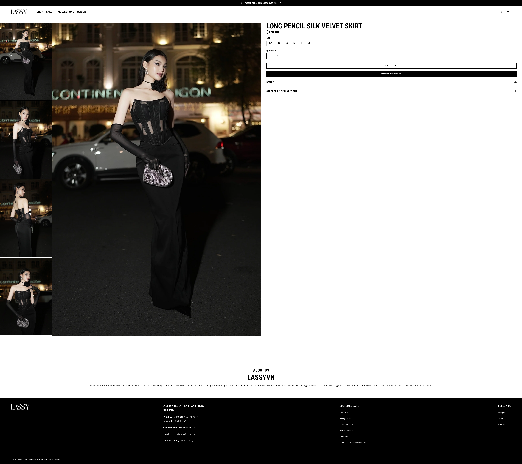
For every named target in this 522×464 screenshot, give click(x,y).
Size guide (344, 436)
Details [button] (270, 82)
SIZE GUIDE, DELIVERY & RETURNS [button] (281, 91)
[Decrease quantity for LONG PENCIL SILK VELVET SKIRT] (270, 56)
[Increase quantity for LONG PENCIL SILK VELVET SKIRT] (286, 56)
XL (309, 43)
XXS (270, 43)
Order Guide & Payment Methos (353, 442)
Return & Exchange (347, 430)
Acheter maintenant (391, 73)
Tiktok (500, 418)
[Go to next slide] (280, 3)
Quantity (271, 50)
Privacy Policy (345, 418)
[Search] (496, 12)
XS (279, 43)
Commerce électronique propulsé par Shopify (44, 459)
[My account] (502, 12)
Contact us (344, 412)
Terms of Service (346, 424)
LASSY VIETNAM (22, 459)
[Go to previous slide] (241, 3)
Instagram (502, 412)
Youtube (501, 424)
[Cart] (508, 12)
